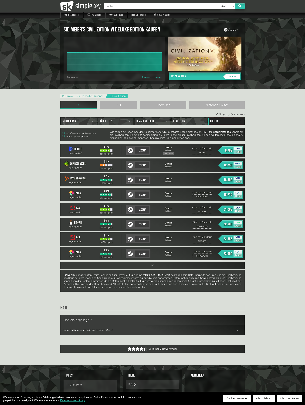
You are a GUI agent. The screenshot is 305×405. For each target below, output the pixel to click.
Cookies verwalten (237, 398)
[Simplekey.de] (80, 6)
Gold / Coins (164, 15)
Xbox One (163, 105)
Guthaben (140, 15)
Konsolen (118, 15)
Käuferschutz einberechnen (81, 133)
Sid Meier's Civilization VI (90, 95)
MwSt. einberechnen (77, 136)
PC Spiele (96, 15)
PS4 (118, 105)
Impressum (74, 384)
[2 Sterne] (132, 349)
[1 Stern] (130, 349)
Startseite (74, 15)
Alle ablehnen (264, 398)
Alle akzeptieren (289, 398)
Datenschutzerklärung (72, 400)
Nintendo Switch (217, 105)
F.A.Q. (132, 384)
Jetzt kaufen (203, 76)
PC (78, 105)
